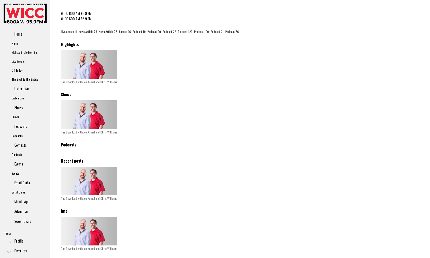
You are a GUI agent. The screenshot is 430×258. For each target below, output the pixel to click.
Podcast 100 (201, 31)
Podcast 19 (139, 31)
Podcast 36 (232, 31)
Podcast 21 (217, 31)
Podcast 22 (169, 31)
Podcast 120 (185, 31)
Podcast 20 (154, 31)
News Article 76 (88, 31)
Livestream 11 (69, 31)
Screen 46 (125, 31)
